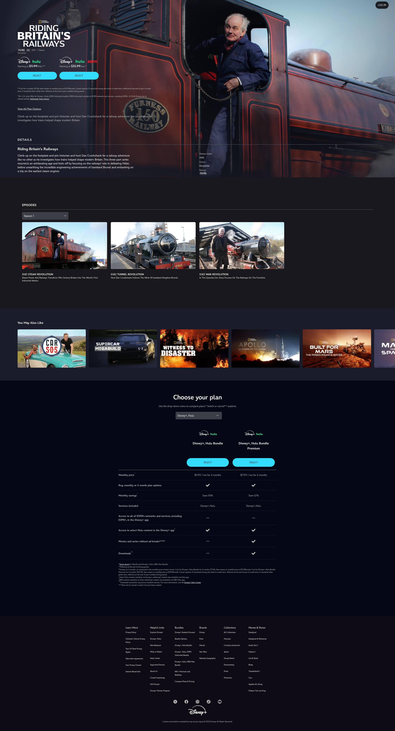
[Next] (389, 348)
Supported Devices (157, 665)
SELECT (37, 75)
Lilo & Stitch (253, 658)
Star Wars (203, 652)
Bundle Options (181, 639)
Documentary (229, 665)
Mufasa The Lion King (257, 691)
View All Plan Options (29, 108)
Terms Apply (124, 564)
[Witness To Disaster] (194, 348)
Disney (202, 632)
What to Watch (156, 652)
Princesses (228, 678)
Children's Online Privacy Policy (135, 640)
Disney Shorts (229, 658)
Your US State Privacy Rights (134, 650)
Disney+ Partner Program (160, 691)
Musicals (227, 639)
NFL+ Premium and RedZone (182, 673)
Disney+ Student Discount (185, 632)
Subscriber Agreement (134, 659)
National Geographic (207, 658)
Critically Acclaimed (232, 645)
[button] (160, 628)
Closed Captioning (157, 678)
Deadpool (252, 632)
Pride (226, 671)
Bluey (251, 665)
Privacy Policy (131, 632)
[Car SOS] (52, 348)
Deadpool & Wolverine (257, 639)
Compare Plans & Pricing (184, 681)
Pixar (201, 639)
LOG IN (382, 5)
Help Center (155, 658)
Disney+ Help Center (192, 582)
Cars (250, 678)
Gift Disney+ (155, 684)
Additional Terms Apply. (39, 99)
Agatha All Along (255, 684)
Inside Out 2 (253, 645)
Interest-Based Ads (133, 671)
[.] (175, 702)
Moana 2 (252, 652)
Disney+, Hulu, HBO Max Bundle (185, 663)
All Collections (230, 632)
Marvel (202, 645)
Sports (226, 652)
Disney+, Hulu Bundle (183, 645)
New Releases (155, 645)
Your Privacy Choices (133, 665)
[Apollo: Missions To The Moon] (265, 348)
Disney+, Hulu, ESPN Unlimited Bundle (183, 653)
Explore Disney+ (156, 632)
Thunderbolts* (254, 671)
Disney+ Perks (155, 639)
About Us (154, 671)
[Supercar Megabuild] (123, 348)
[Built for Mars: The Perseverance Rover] (337, 348)
